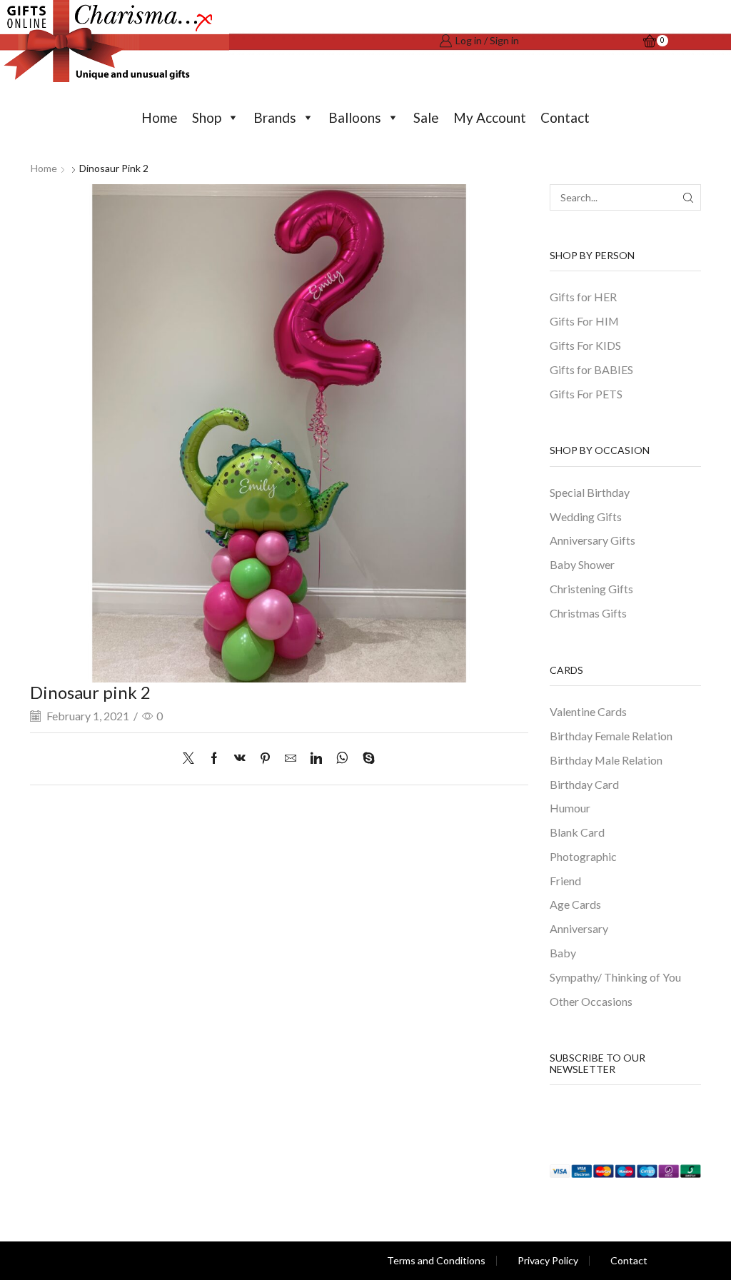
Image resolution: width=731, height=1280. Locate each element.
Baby (563, 952)
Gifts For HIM (584, 321)
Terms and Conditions (436, 1261)
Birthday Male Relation (606, 760)
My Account (489, 117)
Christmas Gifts (588, 613)
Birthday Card (584, 784)
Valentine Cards (588, 711)
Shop (206, 117)
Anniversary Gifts (592, 540)
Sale (426, 117)
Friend (565, 880)
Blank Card (577, 832)
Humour (570, 808)
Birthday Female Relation (611, 735)
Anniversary (579, 928)
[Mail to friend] (290, 758)
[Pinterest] (265, 758)
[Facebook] (214, 758)
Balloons (354, 117)
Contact (565, 117)
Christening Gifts (591, 588)
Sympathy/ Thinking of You (615, 977)
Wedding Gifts (586, 516)
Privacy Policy (548, 1261)
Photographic (583, 856)
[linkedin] (316, 758)
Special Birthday (590, 492)
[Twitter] (192, 758)
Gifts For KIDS (585, 345)
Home (159, 117)
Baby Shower (582, 564)
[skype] (365, 758)
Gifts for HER (583, 296)
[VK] (240, 758)
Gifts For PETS (586, 393)
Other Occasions (591, 1001)
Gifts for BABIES (591, 369)
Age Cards (575, 904)
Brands (274, 117)
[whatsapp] (342, 758)
